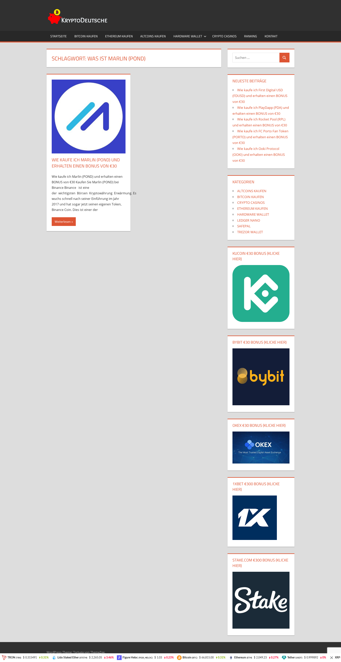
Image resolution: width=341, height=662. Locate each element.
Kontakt (271, 36)
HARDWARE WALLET (187, 36)
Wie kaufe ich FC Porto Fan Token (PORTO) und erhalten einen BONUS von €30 (260, 137)
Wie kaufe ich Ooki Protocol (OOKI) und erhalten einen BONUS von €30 (258, 154)
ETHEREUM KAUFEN (119, 36)
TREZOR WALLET (250, 232)
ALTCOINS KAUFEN (153, 36)
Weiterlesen (63, 222)
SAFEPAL (244, 226)
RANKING (250, 36)
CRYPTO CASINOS (224, 36)
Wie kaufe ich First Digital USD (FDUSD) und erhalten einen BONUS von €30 (259, 96)
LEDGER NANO (248, 220)
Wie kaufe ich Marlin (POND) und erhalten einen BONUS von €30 (86, 162)
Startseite (58, 36)
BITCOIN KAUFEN (86, 36)
